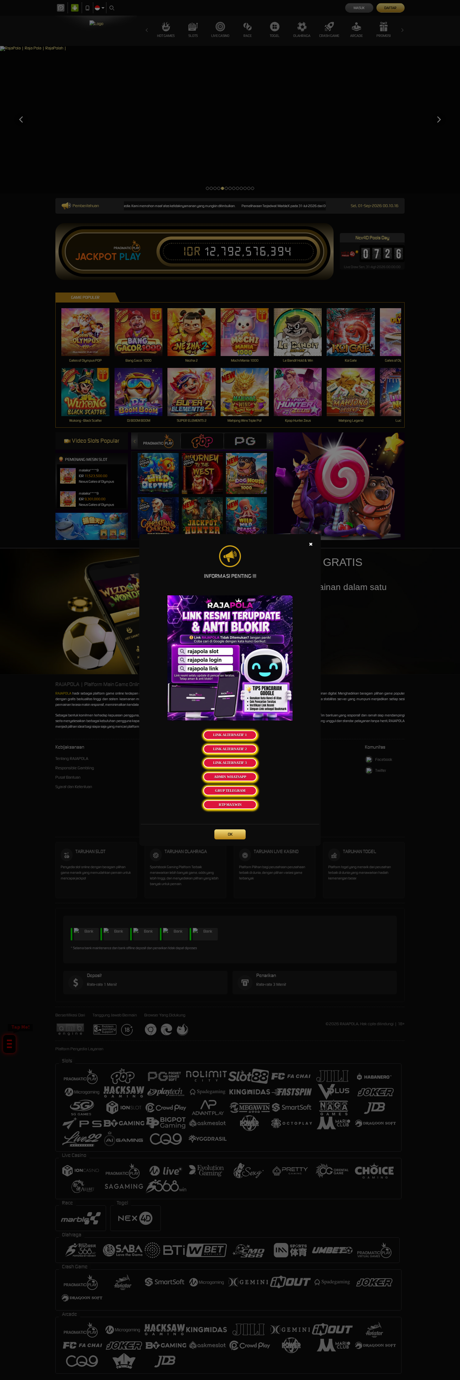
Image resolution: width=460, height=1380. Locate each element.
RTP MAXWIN (230, 805)
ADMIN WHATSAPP (230, 777)
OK (230, 834)
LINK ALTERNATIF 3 (230, 763)
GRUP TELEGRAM (230, 790)
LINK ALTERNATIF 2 (230, 749)
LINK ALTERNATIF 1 (230, 735)
